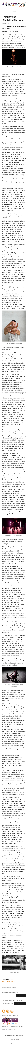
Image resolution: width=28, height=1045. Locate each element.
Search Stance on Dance (10, 992)
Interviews (9, 987)
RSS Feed (15, 1043)
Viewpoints (14, 987)
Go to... (14, 11)
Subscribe (20, 1003)
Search (20, 996)
